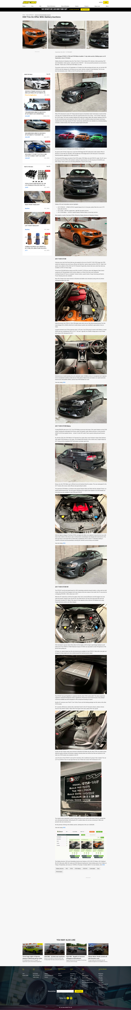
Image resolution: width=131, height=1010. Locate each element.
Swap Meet (72, 973)
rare (98, 868)
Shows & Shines (73, 978)
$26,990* (27, 137)
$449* (26, 187)
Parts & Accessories (49, 975)
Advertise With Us (86, 980)
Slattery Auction (60, 868)
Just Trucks (100, 982)
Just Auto (100, 975)
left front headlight (32, 225)
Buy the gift (85, 9)
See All (48, 74)
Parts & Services (51, 6)
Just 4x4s (100, 980)
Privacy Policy (85, 977)
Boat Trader (101, 987)
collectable (92, 868)
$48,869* (27, 158)
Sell (40, 6)
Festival (71, 975)
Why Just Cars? (36, 975)
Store (107, 6)
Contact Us (84, 985)
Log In (100, 2)
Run (71, 982)
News (59, 973)
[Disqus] (81, 917)
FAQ (83, 973)
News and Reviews (30, 14)
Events (76, 6)
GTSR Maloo (78, 868)
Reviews (60, 975)
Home (24, 6)
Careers (83, 984)
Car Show (72, 980)
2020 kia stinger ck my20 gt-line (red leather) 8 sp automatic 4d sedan (35, 92)
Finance (86, 6)
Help (83, 969)
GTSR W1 (85, 868)
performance (59, 871)
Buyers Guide (25, 975)
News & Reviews (65, 6)
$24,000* (27, 116)
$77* (26, 250)
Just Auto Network (102, 969)
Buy (32, 6)
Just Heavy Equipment (103, 984)
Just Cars (100, 977)
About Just (97, 6)
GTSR (71, 868)
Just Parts (100, 985)
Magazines (100, 973)
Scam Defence (85, 975)
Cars (23, 973)
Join (106, 2)
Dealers (46, 973)
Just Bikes (100, 978)
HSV (67, 868)
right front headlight (32, 204)
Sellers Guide (36, 977)
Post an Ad (35, 973)
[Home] (30, 2)
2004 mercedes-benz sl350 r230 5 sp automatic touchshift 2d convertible (35, 135)
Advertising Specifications (87, 982)
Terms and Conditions (86, 978)
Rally (71, 977)
